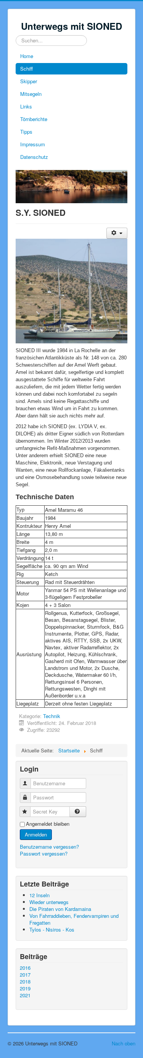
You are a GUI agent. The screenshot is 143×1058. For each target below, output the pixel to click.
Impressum (32, 144)
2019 (25, 988)
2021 (25, 995)
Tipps (26, 131)
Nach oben (123, 1043)
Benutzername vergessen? (49, 846)
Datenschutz (34, 156)
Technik (51, 716)
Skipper (28, 81)
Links (26, 106)
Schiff (26, 68)
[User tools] (116, 233)
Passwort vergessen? (43, 853)
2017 (25, 974)
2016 (25, 967)
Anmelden (36, 834)
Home (26, 56)
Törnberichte (33, 119)
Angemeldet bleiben (47, 823)
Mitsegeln (31, 93)
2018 (25, 981)
